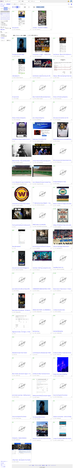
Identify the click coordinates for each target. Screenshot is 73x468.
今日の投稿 (3, 23)
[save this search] (71, 4)
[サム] (15, 7)
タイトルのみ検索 (4, 21)
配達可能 (3, 34)
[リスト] (13, 7)
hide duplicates (4, 25)
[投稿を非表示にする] (30, 29)
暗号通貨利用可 (4, 36)
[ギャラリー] (17, 7)
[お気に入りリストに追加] (13, 29)
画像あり (3, 22)
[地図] (19, 7)
